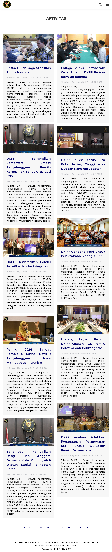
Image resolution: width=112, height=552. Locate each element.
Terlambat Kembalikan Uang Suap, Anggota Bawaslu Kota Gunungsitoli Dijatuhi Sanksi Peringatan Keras (29, 460)
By (25, 77)
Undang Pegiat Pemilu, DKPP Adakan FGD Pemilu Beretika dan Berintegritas (83, 344)
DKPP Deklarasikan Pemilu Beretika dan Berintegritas (29, 264)
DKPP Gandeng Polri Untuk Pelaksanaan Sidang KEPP (83, 254)
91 (48, 527)
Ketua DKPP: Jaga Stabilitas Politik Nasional (29, 70)
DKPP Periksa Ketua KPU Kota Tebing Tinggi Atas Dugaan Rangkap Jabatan (83, 164)
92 (54, 527)
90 (41, 527)
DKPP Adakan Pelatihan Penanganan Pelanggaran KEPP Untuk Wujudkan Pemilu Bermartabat (83, 443)
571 (81, 527)
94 (68, 527)
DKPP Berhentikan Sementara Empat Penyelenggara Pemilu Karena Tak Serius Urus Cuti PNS (29, 167)
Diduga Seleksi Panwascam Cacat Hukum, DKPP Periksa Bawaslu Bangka (83, 72)
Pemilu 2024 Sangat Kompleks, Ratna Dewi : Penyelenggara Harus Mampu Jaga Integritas (29, 356)
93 (61, 527)
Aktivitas (11, 77)
